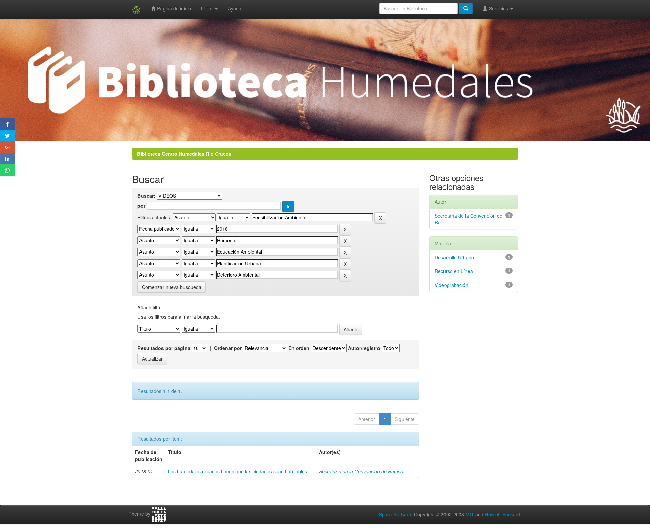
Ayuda (234, 8)
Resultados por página (163, 348)
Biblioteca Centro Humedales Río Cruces (184, 153)
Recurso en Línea (454, 271)
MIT (469, 514)
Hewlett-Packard (502, 514)
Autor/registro (364, 348)
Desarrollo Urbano (454, 257)
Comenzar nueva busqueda (171, 287)
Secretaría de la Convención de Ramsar (362, 471)
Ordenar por (228, 348)
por (141, 205)
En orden (298, 348)
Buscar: (146, 195)
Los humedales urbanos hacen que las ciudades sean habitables (237, 471)
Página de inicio (173, 8)
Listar (207, 8)
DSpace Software (394, 514)
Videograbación (451, 285)
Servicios (499, 8)
